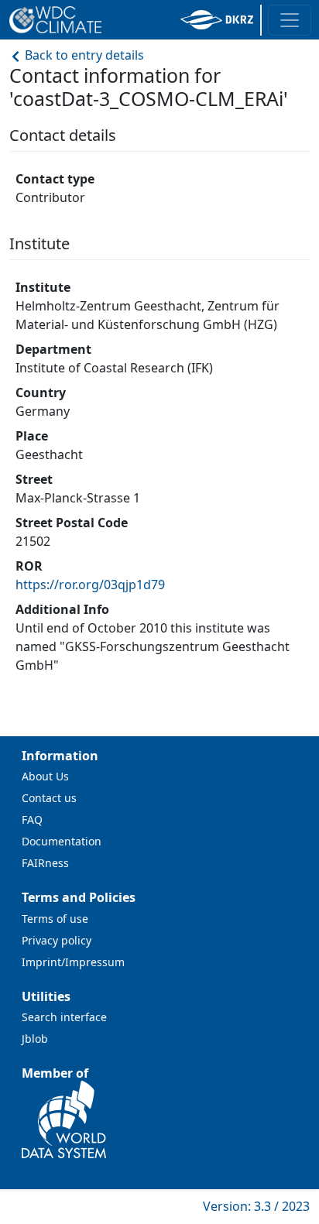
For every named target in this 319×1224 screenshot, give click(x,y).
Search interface (64, 1017)
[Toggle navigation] (289, 20)
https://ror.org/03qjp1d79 (90, 584)
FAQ (32, 819)
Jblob (35, 1038)
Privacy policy (56, 940)
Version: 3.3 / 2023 (256, 1206)
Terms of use (55, 918)
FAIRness (45, 862)
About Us (45, 776)
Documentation (61, 841)
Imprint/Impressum (73, 962)
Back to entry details (83, 54)
